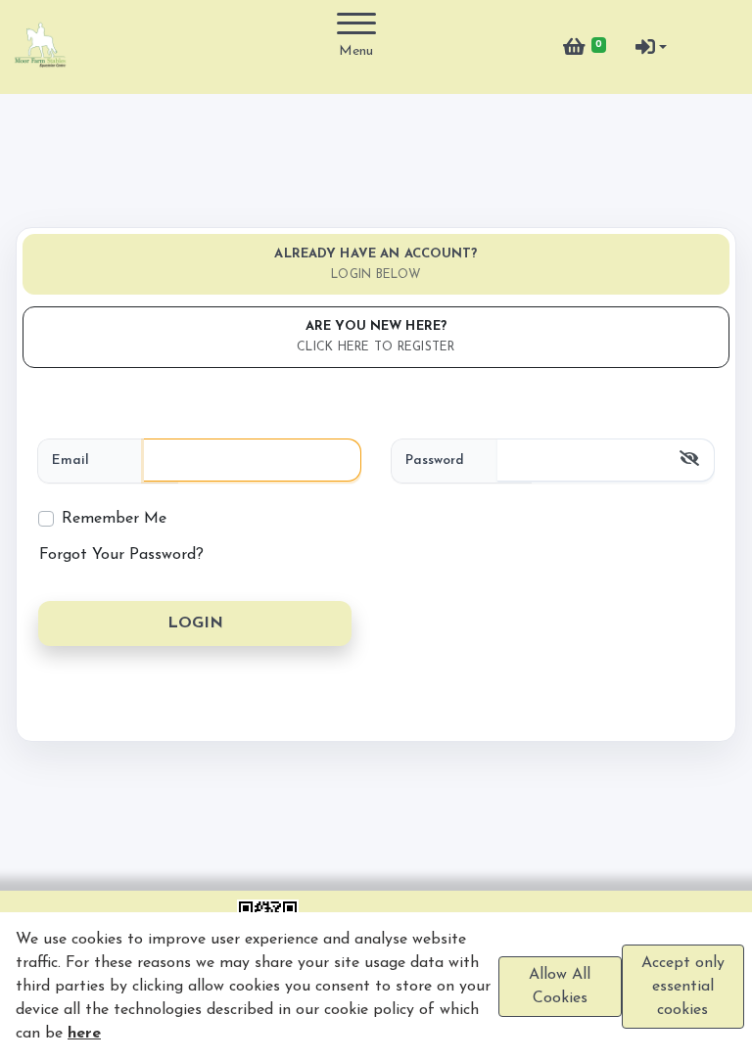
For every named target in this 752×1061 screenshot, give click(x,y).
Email (70, 460)
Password (434, 460)
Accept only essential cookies (683, 986)
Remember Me (114, 519)
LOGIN (195, 623)
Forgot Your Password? (121, 555)
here (84, 1033)
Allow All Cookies (559, 986)
